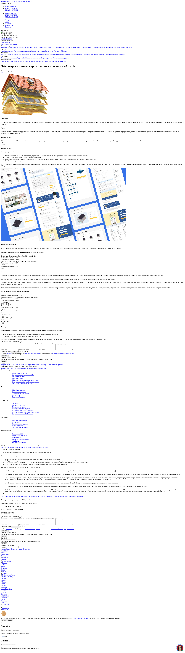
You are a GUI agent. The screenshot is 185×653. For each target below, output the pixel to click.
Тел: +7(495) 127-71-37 (8, 496)
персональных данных (32, 354)
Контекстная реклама (38, 51)
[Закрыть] (1, 622)
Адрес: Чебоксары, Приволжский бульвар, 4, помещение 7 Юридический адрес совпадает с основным (49, 496)
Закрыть (4, 361)
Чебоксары (26, 549)
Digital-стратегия (46, 58)
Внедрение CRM (17, 434)
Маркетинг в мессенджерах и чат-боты (76, 47)
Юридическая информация (31, 447)
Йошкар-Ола (6, 561)
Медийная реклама (7, 51)
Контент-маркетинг (18, 376)
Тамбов (4, 597)
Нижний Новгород (7, 577)
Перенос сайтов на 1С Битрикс (114, 54)
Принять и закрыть (7, 620)
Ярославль (5, 609)
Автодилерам (9, 23)
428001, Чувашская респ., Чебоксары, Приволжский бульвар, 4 (43, 364)
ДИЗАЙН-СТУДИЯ (11, 10)
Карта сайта (44, 447)
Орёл (4, 578)
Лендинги (4, 54)
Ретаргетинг (49, 51)
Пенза (4, 582)
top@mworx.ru (5, 42)
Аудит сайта (21, 58)
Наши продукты (10, 368)
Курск (3, 570)
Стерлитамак (5, 596)
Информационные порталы (46, 54)
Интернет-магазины (29, 54)
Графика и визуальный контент (65, 54)
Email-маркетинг (57, 47)
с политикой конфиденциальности (62, 529)
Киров (3, 566)
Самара (4, 587)
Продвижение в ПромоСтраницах (120, 47)
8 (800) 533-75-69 (6, 39)
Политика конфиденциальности (11, 447)
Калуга (3, 564)
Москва (3, 549)
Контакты (8, 27)
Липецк (4, 571)
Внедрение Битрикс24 (59, 61)
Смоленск (4, 594)
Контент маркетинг (45, 47)
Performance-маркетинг (8, 47)
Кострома (4, 568)
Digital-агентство (10, 6)
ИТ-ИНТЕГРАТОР (11, 8)
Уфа (2, 606)
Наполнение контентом (33, 58)
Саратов (3, 592)
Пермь (3, 583)
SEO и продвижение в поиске (99, 47)
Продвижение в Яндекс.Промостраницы (25, 382)
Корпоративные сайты (15, 54)
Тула (2, 602)
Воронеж (4, 556)
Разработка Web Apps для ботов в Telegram (90, 54)
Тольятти (4, 601)
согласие (9, 354)
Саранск (3, 590)
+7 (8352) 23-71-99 (17, 364)
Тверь (3, 599)
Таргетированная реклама (22, 51)
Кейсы (7, 22)
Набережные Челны (8, 575)
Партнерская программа (9, 44)
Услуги (7, 20)
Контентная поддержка (20, 424)
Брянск (3, 552)
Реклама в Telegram (60, 51)
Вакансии (26, 368)
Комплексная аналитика (9, 58)
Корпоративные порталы (22, 61)
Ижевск (3, 559)
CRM (2, 61)
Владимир (5, 554)
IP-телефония (9, 61)
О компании (9, 25)
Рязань (4, 585)
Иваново (5, 557)
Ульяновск (5, 604)
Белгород (5, 551)
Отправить (5, 355)
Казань (20, 549)
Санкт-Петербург (12, 549)
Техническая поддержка (61, 58)
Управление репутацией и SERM (27, 47)
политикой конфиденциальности (63, 354)
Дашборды (34, 61)
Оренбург (4, 580)
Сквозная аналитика (44, 61)
